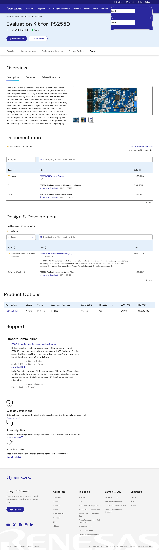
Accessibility (122, 546)
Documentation (28, 51)
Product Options (76, 51)
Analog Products (35, 384)
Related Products (51, 77)
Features (30, 77)
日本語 (133, 505)
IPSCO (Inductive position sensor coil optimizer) (33, 344)
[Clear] (113, 26)
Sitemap (132, 546)
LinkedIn (31, 525)
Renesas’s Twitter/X (14, 525)
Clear (113, 15)
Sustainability (58, 514)
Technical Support (112, 497)
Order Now (39, 38)
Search (132, 8)
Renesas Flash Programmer (90, 505)
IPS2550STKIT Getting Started (52, 176)
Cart (141, 2)
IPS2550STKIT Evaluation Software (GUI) (56, 254)
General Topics (35, 361)
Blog (55, 522)
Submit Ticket (12, 457)
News (55, 509)
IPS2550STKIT (11, 311)
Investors (56, 505)
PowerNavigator (85, 526)
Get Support (12, 418)
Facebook (20, 525)
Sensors (32, 387)
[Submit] (113, 19)
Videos (56, 526)
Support (94, 51)
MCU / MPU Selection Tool (89, 509)
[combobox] (132, 24)
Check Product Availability (115, 505)
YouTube (8, 525)
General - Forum (35, 364)
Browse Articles (13, 437)
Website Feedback (145, 546)
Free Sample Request (113, 501)
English (133, 497)
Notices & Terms (95, 546)
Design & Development (52, 51)
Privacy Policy (109, 546)
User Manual (18, 38)
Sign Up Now (15, 509)
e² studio (82, 497)
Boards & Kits (25, 16)
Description (12, 77)
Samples (132, 2)
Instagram (26, 525)
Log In (149, 2)
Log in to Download (50, 188)
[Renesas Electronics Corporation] (14, 9)
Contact (56, 518)
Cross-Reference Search (89, 534)
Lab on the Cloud (86, 530)
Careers (56, 501)
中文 (132, 501)
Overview (11, 51)
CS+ (80, 501)
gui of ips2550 (18, 367)
